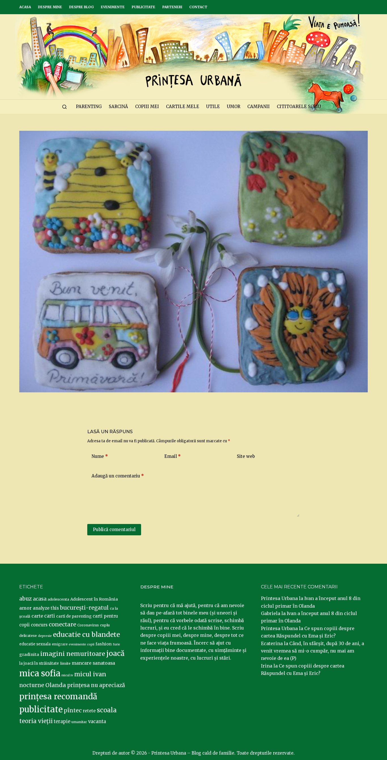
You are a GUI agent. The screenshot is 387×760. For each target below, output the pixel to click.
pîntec (73, 710)
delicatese (28, 635)
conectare (62, 624)
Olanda (55, 685)
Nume (100, 456)
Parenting (89, 106)
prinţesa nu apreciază (96, 685)
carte (37, 616)
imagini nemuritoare (72, 654)
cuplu (105, 625)
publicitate (41, 709)
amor (25, 608)
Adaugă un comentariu (118, 476)
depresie (45, 636)
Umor (233, 106)
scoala (107, 710)
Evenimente (113, 7)
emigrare (60, 644)
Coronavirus (88, 625)
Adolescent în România (94, 599)
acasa (39, 599)
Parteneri (172, 7)
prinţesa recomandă (58, 696)
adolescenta (58, 599)
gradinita (29, 654)
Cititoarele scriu (299, 106)
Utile (213, 106)
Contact (198, 7)
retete (89, 710)
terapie (62, 722)
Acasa (25, 7)
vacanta (97, 722)
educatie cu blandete (86, 634)
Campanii (258, 106)
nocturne (31, 685)
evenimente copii (81, 644)
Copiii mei (147, 106)
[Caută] (64, 107)
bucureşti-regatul (84, 607)
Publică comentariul (114, 529)
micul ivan (90, 674)
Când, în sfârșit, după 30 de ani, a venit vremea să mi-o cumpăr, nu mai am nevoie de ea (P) (312, 651)
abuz (25, 598)
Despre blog (81, 7)
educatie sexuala (35, 644)
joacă (115, 653)
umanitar (79, 722)
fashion (103, 644)
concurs (39, 625)
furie (116, 644)
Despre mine (50, 7)
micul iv (67, 675)
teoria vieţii (36, 721)
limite (65, 663)
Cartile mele (182, 106)
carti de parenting (74, 616)
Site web (246, 456)
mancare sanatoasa (93, 663)
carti (49, 616)
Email (172, 456)
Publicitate (143, 7)
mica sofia (39, 673)
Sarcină (118, 106)
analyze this (46, 608)
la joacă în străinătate (39, 663)
